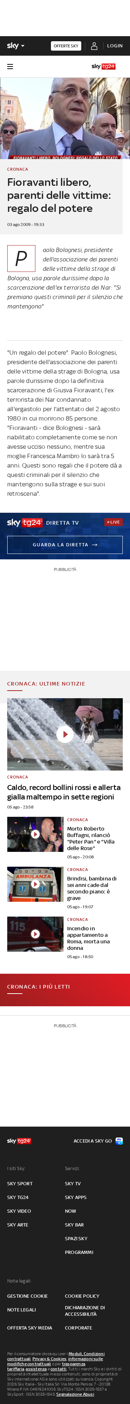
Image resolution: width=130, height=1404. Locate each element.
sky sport (19, 1183)
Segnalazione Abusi (75, 1394)
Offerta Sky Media (29, 1328)
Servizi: (72, 1168)
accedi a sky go (93, 1141)
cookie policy (82, 1296)
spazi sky (76, 1238)
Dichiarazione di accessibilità (85, 1311)
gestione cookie (27, 1296)
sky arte (18, 1225)
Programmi (79, 1252)
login (115, 45)
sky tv (73, 1183)
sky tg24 (18, 1197)
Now (71, 1211)
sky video (19, 1211)
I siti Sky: (16, 1168)
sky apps (76, 1197)
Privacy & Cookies (49, 1358)
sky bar (74, 1225)
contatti (59, 1368)
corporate (78, 1328)
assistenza (36, 1368)
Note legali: (19, 1281)
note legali (21, 1310)
